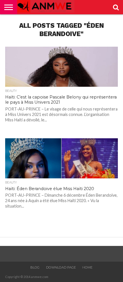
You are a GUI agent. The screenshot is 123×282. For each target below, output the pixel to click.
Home (87, 267)
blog (34, 267)
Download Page (61, 267)
